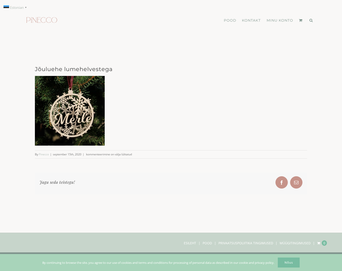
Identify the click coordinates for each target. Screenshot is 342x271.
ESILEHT (190, 243)
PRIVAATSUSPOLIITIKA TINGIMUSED (245, 243)
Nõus (289, 262)
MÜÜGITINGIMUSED (295, 243)
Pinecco (44, 154)
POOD (207, 243)
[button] (311, 20)
